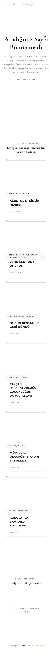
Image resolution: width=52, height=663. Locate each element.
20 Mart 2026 (14, 467)
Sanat (35, 143)
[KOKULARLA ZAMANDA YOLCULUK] (26, 493)
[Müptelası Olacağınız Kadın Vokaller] (26, 428)
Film (24, 377)
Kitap (16, 143)
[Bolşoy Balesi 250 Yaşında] (26, 558)
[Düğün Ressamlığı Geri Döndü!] (26, 298)
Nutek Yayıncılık (35, 645)
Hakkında (34, 608)
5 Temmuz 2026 (15, 273)
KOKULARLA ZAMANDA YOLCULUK (19, 521)
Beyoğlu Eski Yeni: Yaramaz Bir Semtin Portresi (26, 150)
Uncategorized (17, 258)
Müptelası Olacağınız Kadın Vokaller (24, 456)
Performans (30, 579)
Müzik (21, 446)
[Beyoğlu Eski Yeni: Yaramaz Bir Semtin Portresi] (26, 122)
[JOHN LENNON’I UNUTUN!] (26, 237)
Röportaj (26, 143)
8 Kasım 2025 (14, 532)
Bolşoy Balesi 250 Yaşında (26, 583)
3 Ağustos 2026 (15, 211)
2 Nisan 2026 (14, 402)
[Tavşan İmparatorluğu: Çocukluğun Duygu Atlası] (26, 359)
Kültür (26, 194)
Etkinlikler (15, 194)
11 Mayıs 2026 (14, 334)
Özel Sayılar (19, 608)
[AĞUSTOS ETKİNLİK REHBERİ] (26, 176)
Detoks (13, 511)
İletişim (26, 612)
